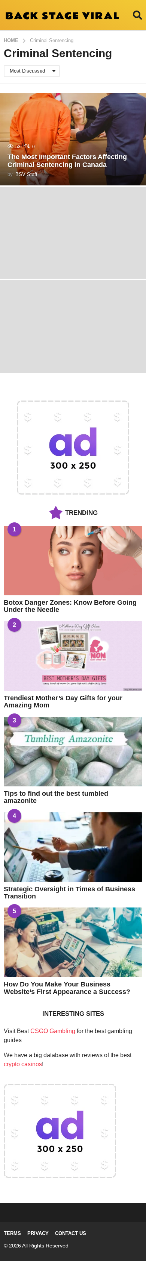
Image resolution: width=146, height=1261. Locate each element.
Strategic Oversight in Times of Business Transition (69, 892)
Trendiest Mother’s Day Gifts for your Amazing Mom (63, 701)
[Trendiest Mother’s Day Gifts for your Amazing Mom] (73, 656)
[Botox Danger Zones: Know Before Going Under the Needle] (73, 560)
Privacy (38, 1233)
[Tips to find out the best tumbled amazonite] (73, 751)
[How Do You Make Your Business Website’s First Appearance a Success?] (73, 942)
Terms (12, 1233)
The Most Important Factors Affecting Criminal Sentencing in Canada (67, 161)
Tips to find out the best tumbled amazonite (56, 797)
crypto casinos (23, 1064)
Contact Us (70, 1233)
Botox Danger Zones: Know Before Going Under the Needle (70, 606)
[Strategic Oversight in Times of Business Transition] (73, 847)
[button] (137, 15)
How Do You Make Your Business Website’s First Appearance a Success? (67, 987)
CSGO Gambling (52, 1031)
